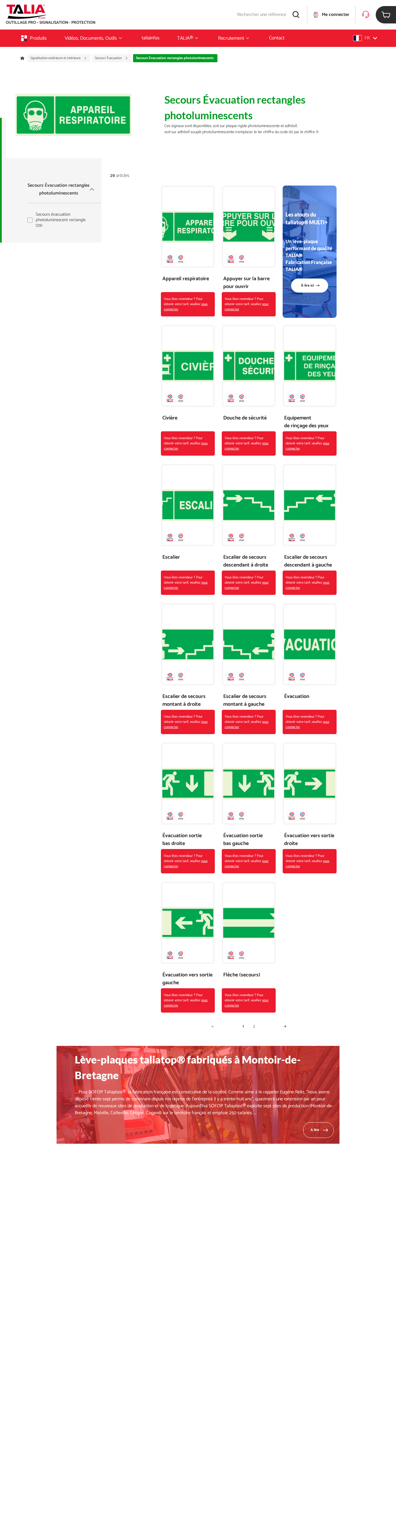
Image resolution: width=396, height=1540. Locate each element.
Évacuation (296, 697)
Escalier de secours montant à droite (184, 700)
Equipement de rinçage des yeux (306, 422)
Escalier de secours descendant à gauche (308, 561)
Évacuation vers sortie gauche (187, 979)
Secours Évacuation (109, 58)
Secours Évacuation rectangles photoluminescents (59, 189)
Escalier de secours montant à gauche (244, 700)
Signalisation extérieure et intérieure (55, 58)
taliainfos (150, 38)
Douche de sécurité (245, 418)
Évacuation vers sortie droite (309, 840)
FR (367, 38)
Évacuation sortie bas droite (182, 840)
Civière (169, 418)
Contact (276, 38)
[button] (365, 38)
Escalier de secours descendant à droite (245, 561)
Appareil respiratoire (185, 279)
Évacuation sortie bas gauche (243, 840)
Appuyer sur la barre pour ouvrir (246, 283)
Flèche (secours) (241, 975)
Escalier (171, 557)
